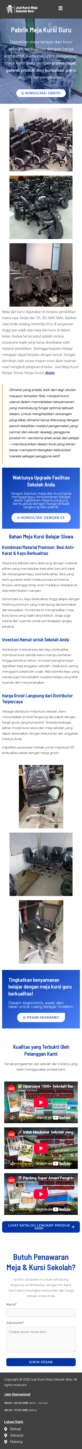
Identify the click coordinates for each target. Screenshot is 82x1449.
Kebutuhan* (15, 1323)
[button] (60, 8)
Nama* (11, 1304)
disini (50, 373)
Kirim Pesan (41, 1362)
